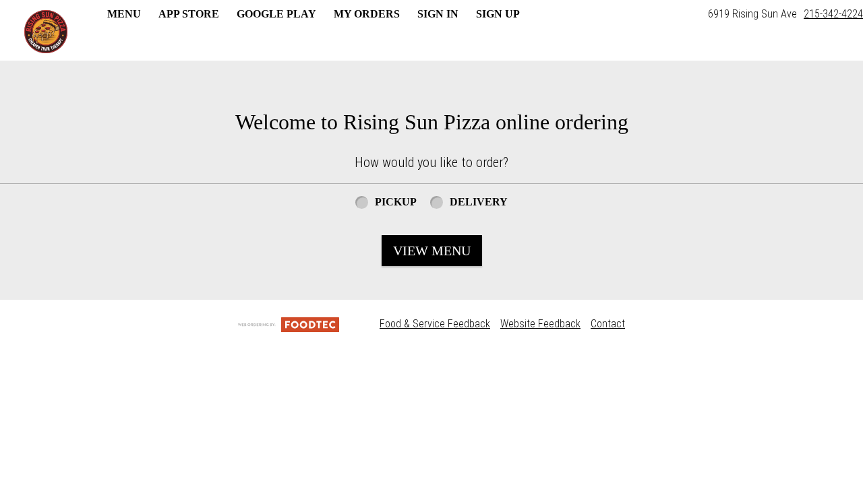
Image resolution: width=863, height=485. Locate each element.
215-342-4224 (833, 13)
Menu (124, 14)
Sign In (437, 14)
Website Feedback (540, 323)
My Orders (367, 14)
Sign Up (498, 14)
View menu (432, 250)
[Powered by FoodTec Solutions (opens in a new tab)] (288, 323)
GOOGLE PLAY (276, 14)
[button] (45, 31)
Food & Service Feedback (435, 323)
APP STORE (188, 14)
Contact (608, 323)
